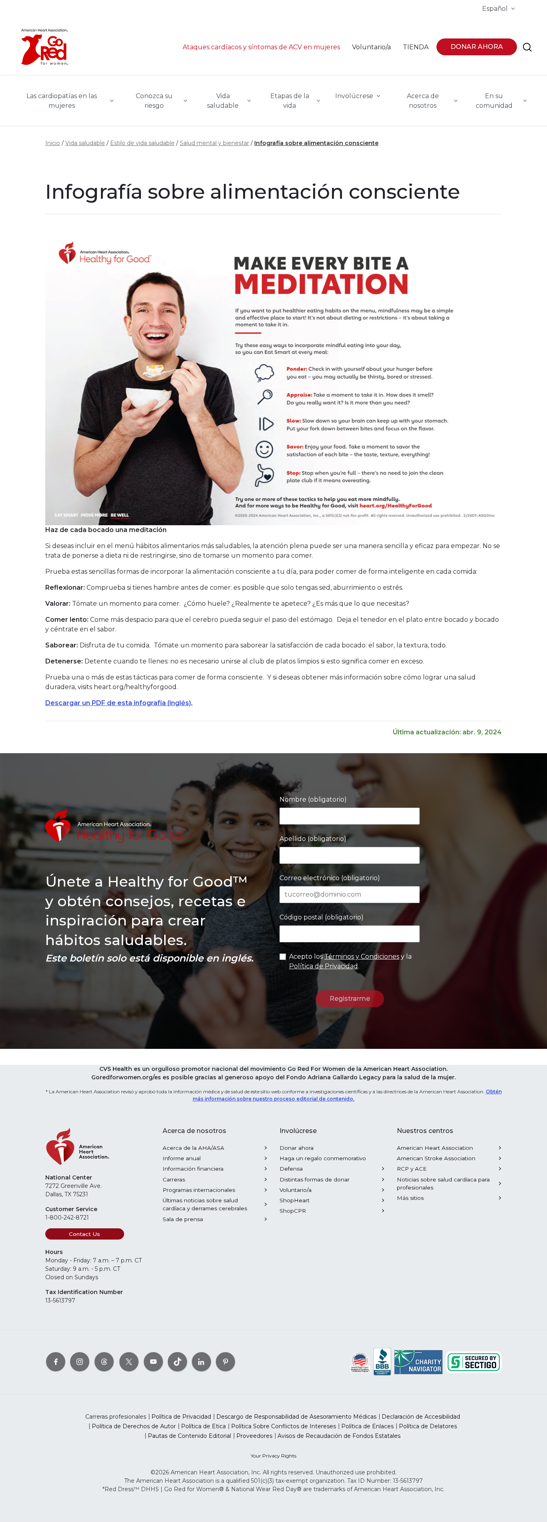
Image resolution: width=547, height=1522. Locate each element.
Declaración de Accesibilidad (421, 1416)
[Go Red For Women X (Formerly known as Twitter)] (129, 1361)
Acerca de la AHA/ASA (193, 1148)
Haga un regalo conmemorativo (323, 1158)
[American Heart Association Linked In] (201, 1361)
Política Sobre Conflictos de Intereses (283, 1426)
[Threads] (104, 1361)
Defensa (291, 1168)
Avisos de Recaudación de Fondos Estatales (339, 1435)
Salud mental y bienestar (214, 143)
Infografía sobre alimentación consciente (316, 143)
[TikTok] (177, 1361)
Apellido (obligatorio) (313, 839)
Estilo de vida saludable (142, 143)
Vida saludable (85, 143)
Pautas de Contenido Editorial (189, 1435)
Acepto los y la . (350, 961)
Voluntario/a (296, 1190)
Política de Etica (203, 1426)
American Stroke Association (436, 1158)
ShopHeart (295, 1200)
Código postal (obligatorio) (322, 917)
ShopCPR (293, 1211)
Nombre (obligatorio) (313, 799)
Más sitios (410, 1198)
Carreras (174, 1179)
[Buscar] (527, 47)
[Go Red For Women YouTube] (153, 1361)
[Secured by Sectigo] (474, 1361)
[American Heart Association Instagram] (79, 1361)
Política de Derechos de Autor (134, 1426)
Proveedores (254, 1435)
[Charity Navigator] (418, 1361)
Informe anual (182, 1158)
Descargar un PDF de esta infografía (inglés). (119, 703)
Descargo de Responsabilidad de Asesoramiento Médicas (296, 1416)
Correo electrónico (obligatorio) (330, 878)
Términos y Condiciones (361, 956)
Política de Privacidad (323, 966)
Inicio (52, 143)
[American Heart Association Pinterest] (225, 1361)
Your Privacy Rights (273, 1456)
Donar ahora (297, 1148)
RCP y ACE (411, 1168)
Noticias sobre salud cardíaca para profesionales (443, 1183)
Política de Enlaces (367, 1426)
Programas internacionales (199, 1190)
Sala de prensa (183, 1219)
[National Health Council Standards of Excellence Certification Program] (360, 1361)
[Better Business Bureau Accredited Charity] (382, 1361)
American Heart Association (435, 1148)
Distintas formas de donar (315, 1179)
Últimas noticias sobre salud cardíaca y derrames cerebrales (205, 1204)
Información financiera (193, 1168)
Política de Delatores (428, 1426)
